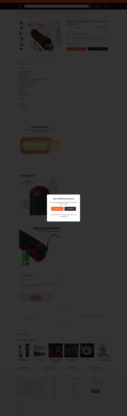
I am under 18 (70, 209)
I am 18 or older (57, 209)
